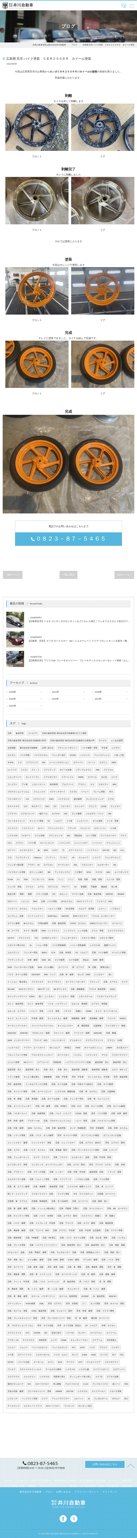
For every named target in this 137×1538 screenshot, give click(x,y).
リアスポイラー (50, 777)
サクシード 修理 (62, 1033)
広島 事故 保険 (117, 1245)
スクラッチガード (57, 791)
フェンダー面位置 (15, 865)
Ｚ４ (20, 762)
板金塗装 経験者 (80, 1069)
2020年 (12, 706)
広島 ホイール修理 (116, 1106)
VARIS (51, 799)
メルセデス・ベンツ (94, 813)
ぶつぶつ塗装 (13, 1062)
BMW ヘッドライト (51, 930)
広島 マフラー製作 (105, 1311)
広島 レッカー (56, 1172)
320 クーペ (12, 901)
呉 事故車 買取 (15, 1289)
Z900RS (80, 777)
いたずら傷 (84, 1369)
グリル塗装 (40, 835)
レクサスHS (95, 945)
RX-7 (114, 1354)
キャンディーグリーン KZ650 (21, 996)
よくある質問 (117, 740)
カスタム (12, 755)
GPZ (65, 813)
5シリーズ (12, 769)
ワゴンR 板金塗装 (97, 989)
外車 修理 (32, 960)
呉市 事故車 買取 (16, 1274)
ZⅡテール (92, 777)
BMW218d (98, 1033)
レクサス (116, 748)
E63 (114, 865)
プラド (123, 835)
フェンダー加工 (59, 755)
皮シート (116, 1384)
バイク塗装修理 (59, 945)
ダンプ (75, 1354)
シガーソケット (39, 784)
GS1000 (63, 1340)
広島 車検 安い (112, 1252)
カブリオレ (49, 865)
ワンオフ (12, 1369)
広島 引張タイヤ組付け (82, 1084)
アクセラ (103, 1347)
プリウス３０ (37, 982)
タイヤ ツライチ (41, 1157)
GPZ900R (84, 1296)
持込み (86, 960)
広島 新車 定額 (35, 1267)
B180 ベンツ (49, 974)
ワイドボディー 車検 (115, 1025)
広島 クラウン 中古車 (64, 1230)
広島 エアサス (110, 982)
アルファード (68, 784)
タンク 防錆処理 (78, 1128)
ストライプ (12, 828)
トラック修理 (13, 1077)
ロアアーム (97, 1340)
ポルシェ (63, 894)
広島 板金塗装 (95, 894)
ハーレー (85, 791)
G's (18, 879)
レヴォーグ (12, 1398)
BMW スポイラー (80, 916)
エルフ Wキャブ (119, 1069)
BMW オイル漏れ (46, 967)
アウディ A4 (33, 865)
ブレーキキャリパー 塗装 (39, 1391)
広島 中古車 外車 (102, 1157)
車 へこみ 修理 (55, 1289)
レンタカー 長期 (66, 996)
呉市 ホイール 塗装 (114, 1303)
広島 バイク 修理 (16, 1223)
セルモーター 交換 (80, 1157)
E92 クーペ (28, 1062)
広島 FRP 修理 (42, 1106)
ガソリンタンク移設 (90, 1135)
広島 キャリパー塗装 (17, 1091)
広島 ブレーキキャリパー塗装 (85, 1150)
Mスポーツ (36, 806)
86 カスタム (29, 923)
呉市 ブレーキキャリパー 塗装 (56, 1318)
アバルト (64, 857)
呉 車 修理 (81, 1318)
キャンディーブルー (79, 1340)
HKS (43, 762)
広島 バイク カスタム (34, 1150)
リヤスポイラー (111, 1362)
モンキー (82, 1333)
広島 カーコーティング (66, 1274)
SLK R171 (11, 938)
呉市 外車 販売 (15, 1120)
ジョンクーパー (14, 777)
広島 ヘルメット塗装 (39, 1179)
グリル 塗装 (97, 930)
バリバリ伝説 (23, 1362)
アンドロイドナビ (100, 1384)
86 (39, 850)
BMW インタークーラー (19, 1040)
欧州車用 (54, 784)
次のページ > (124, 575)
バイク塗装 (25, 755)
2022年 (55, 699)
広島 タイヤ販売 (105, 1084)
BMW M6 (46, 960)
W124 (89, 872)
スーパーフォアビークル (42, 1025)
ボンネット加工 (85, 1406)
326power (38, 857)
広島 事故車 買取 (94, 1267)
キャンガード (73, 1289)
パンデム (77, 1055)
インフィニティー (35, 916)
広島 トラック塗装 (16, 1135)
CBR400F (58, 1391)
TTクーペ (66, 886)
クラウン (20, 843)
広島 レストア (110, 1150)
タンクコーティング (95, 799)
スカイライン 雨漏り (91, 1216)
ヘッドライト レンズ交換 (75, 930)
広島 (10, 733)
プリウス (30, 886)
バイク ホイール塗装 (17, 974)
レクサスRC (12, 835)
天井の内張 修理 (15, 1391)
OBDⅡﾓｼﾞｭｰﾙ (43, 989)
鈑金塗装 (20, 733)
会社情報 (12, 748)
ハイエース (85, 755)
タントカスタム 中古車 (99, 1077)
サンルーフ (83, 857)
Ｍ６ (111, 791)
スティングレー (14, 1303)
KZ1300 (73, 755)
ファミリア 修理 (82, 1033)
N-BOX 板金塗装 (39, 1311)
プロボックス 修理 (41, 1033)
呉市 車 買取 (114, 1267)
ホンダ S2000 (84, 974)
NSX (68, 835)
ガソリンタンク (47, 843)
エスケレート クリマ (33, 1406)
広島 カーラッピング (41, 1091)
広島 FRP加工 (60, 1106)
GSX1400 (37, 1333)
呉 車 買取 (105, 1281)
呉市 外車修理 (97, 1128)
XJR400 (88, 1011)
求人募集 (57, 1384)
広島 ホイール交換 (50, 1099)
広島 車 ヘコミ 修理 (94, 1289)
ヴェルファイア (93, 1362)
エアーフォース (75, 850)
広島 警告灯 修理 (37, 1252)
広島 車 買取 (74, 1267)
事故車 (104, 886)
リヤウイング (39, 799)
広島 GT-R (76, 1106)
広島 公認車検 (108, 1091)
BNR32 (44, 952)
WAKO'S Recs (52, 916)
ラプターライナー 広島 (42, 1194)
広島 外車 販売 (119, 1113)
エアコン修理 (13, 923)
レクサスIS (70, 1369)
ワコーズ (111, 1018)
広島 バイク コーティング (46, 1281)
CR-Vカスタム (67, 901)
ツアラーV (12, 813)
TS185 (26, 879)
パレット (91, 762)
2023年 (12, 699)
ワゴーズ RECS (40, 1040)
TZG (36, 938)
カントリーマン (32, 777)
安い (110, 974)
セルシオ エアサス (16, 1011)
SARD (46, 850)
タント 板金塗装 (15, 1003)
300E (97, 769)
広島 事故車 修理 (16, 1230)
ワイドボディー (14, 799)
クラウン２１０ (14, 1333)
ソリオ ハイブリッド (57, 1003)
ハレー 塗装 (81, 1120)
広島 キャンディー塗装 (18, 1216)
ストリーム (111, 1333)
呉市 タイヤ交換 (45, 1325)
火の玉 (104, 777)
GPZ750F (69, 1391)
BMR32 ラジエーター (99, 923)
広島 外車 (120, 1164)
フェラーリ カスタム (17, 908)
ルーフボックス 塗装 (17, 1164)
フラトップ (94, 982)
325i (122, 850)
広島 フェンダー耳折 (73, 1099)
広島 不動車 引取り (69, 1208)
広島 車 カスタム (88, 1091)
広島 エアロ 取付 (76, 1164)
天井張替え (111, 1340)
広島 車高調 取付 (58, 1150)
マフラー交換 (77, 894)
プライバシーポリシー (67, 748)
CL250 (85, 1384)
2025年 (55, 692)
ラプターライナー (120, 1055)
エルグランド (13, 952)
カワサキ (56, 813)
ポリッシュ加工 (36, 872)
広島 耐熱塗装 (14, 1237)
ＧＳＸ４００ (13, 806)
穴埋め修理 (43, 923)
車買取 (84, 886)
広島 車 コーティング (40, 1274)
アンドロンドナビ (62, 872)
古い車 (114, 886)
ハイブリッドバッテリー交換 (78, 1062)
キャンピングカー (65, 1025)
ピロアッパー (119, 1369)
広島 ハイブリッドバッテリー (43, 1245)
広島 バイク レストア (60, 1113)
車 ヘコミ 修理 (35, 1289)
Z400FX (109, 1047)
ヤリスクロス (28, 1340)
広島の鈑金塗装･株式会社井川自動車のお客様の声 (72, 740)
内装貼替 (57, 1062)
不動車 (94, 886)
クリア (45, 1398)
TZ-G (10, 843)
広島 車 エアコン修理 (18, 1186)
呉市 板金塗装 (121, 1077)
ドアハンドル (67, 777)
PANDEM (121, 894)
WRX (114, 784)
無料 (30, 894)
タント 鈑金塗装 (35, 1003)
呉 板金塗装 (69, 1281)
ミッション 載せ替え (17, 982)
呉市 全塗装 (72, 1303)
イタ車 (113, 828)
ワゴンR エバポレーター (103, 916)
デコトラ (93, 806)
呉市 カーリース (15, 1267)
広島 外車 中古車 (76, 1172)
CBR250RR (36, 974)
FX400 (77, 1047)
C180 (109, 813)
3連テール (43, 813)
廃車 (22, 894)
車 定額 (92, 967)
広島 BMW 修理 (56, 1259)
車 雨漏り (110, 1216)
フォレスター (37, 908)
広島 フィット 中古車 (18, 1281)
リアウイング (32, 762)
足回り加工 (56, 1333)
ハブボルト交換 (82, 1179)
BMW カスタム (35, 1128)
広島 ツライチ (60, 1157)
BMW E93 (65, 916)
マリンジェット (113, 843)
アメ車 (25, 784)
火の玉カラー (122, 1047)
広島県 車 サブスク (17, 1201)
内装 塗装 (83, 879)
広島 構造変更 (106, 1223)
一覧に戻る (68, 575)
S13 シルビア (55, 1047)
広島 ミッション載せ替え (43, 1208)
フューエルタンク (40, 1347)
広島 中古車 (62, 1077)
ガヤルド (116, 1398)
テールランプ (13, 1406)
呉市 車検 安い (15, 1259)
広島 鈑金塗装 (59, 923)
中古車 (105, 748)
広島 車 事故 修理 (17, 1296)
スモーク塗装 (115, 1391)
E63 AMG (11, 989)
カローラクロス (42, 1384)
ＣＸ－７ (35, 769)
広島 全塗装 (65, 952)
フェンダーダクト (69, 938)
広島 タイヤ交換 (59, 1084)
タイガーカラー (27, 850)
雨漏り (79, 1011)
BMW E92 (109, 894)
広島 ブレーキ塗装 (16, 1245)
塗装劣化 (78, 835)
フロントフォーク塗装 (17, 1055)
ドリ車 (69, 821)
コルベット (79, 1398)
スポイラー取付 (88, 938)
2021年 (98, 699)
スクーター (65, 806)
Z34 (27, 799)
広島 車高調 (31, 1099)
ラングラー (12, 784)
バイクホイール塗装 (16, 872)
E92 (45, 1333)
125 (55, 806)
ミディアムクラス (84, 769)
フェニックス (39, 791)
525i (25, 806)
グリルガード (75, 1040)
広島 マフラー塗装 (114, 1230)
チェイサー (115, 806)
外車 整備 (111, 1033)
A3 (31, 945)
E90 (114, 850)
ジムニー (12, 1347)
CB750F (10, 1362)
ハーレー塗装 (42, 945)
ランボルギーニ (101, 1398)
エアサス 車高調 (99, 1003)
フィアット (51, 857)
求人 (126, 1398)
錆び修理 (78, 799)
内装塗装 (43, 1340)
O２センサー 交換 (16, 1252)
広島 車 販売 (88, 1274)
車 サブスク (78, 967)
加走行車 (12, 894)
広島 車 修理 (66, 974)
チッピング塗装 (119, 952)
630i (75, 865)
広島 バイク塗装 (49, 901)
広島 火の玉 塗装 (98, 1237)
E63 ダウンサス (60, 989)
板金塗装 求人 (14, 1069)
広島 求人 (49, 1069)
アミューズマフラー (61, 1398)
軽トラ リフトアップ (17, 1194)
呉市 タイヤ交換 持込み (69, 1325)
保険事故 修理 (78, 1018)
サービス (103, 740)
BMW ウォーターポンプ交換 (21, 967)
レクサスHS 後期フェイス (79, 1186)
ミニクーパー (82, 821)
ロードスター (63, 1055)
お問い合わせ (48, 748)
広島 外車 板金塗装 (56, 1128)
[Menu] (131, 5)
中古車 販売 (37, 1018)
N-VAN (10, 879)
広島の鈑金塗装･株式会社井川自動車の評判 (27, 740)
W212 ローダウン (26, 989)
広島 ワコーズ (66, 1223)
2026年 (12, 692)
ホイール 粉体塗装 (68, 1296)
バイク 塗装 (53, 1011)
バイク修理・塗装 (89, 748)
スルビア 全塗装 (86, 908)
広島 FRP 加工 (49, 1237)
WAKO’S (123, 1018)
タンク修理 (77, 813)
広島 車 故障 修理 (17, 1208)
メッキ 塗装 (112, 821)
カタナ (55, 850)
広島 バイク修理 (100, 952)
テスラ (125, 982)
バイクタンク (64, 799)
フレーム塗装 (99, 791)
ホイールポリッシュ (93, 1047)
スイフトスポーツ (101, 1369)
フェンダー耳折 (30, 952)
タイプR (98, 1376)
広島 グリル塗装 (101, 1179)
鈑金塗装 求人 (102, 1062)
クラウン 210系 (115, 1040)
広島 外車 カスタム (118, 1128)
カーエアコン (96, 1333)
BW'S (47, 806)
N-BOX (84, 1354)
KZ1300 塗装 (81, 1113)
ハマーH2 (70, 1333)
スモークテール (85, 996)
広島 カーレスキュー (93, 1208)
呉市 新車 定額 (55, 1267)
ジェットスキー (81, 843)
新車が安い (105, 967)
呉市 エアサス (55, 1303)
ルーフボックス (121, 872)
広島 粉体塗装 (38, 1113)
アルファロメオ (72, 1384)
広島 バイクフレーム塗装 (103, 1120)
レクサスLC (82, 1391)
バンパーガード (58, 1040)
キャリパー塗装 (36, 821)
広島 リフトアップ (62, 1179)
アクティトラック (15, 960)
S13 (49, 821)
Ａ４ (92, 784)
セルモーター (103, 865)
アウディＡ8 (13, 1340)
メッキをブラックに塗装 (36, 1084)
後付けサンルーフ (15, 1384)
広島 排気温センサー (90, 1252)
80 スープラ (13, 930)
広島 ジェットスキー (65, 1142)
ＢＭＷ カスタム (78, 923)
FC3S (121, 1354)
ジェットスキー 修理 (17, 1142)
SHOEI (93, 1354)
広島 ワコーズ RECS (39, 1230)
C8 (89, 1398)
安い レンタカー (46, 996)
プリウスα (108, 769)
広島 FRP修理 (32, 1237)
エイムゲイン (29, 1376)
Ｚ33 (9, 857)
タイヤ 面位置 (30, 930)
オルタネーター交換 (16, 1179)
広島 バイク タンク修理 (41, 1135)
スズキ (111, 799)
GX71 (80, 1362)
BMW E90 (24, 1033)
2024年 (98, 692)
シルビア (58, 821)
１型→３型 (119, 755)
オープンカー (64, 865)
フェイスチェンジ (102, 755)
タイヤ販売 (60, 960)
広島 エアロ (13, 1150)
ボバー (41, 828)
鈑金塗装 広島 (96, 1172)
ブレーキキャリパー (16, 821)
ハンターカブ (13, 1047)
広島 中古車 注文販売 (90, 1230)
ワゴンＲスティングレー (42, 1055)
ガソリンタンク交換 (112, 1135)
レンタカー (99, 974)
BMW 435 (112, 1296)
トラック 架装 (114, 1172)
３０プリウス (13, 1376)
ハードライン (92, 850)
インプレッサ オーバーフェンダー (47, 1164)
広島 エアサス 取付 (67, 1216)
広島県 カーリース (106, 1194)
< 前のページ (13, 575)
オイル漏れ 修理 (35, 1259)
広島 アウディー (15, 1172)
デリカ (105, 1055)
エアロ (41, 886)
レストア (97, 857)
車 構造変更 (83, 1025)
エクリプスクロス (115, 930)
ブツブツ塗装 (63, 1194)
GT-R (53, 952)
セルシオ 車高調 (79, 1003)
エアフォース (43, 1062)
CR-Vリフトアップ (84, 901)
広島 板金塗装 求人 (71, 1245)
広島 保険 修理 (107, 1274)
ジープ (114, 777)
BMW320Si (12, 1033)
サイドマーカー (98, 1391)
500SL (41, 1303)
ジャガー (115, 1347)
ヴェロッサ (69, 1406)
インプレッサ (38, 879)
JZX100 (103, 806)
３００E (98, 872)
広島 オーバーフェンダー (19, 1106)
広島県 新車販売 (39, 1201)
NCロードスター (53, 1406)
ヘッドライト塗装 (29, 1398)
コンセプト (33, 733)
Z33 (53, 894)
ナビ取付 (78, 872)
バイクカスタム (41, 755)
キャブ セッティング (17, 1018)
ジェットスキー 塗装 (41, 1142)
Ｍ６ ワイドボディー (83, 1194)
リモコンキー (87, 865)
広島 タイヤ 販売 (86, 1223)
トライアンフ (28, 828)
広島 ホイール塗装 (94, 1106)
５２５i (24, 769)
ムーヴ (54, 1340)
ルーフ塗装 (91, 835)
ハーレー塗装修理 (78, 945)
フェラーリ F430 (104, 901)
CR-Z (27, 1333)
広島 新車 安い (100, 1201)
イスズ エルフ (61, 1354)
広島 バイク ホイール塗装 (72, 1237)
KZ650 (112, 989)
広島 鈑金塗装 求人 (95, 1245)
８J (75, 886)
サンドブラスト (54, 982)
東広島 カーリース (100, 1318)
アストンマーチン (56, 828)
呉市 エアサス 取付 (115, 1142)
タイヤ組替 (74, 960)
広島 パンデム (118, 1237)
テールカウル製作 (53, 1369)
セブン (51, 1362)
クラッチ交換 (42, 894)
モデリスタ (53, 886)
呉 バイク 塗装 (87, 1281)
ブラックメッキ (56, 835)
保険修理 (48, 1077)
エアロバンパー (28, 813)
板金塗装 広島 (56, 1186)
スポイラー (103, 784)
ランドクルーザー (108, 835)
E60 (49, 872)
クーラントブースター (17, 1025)
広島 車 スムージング (98, 1099)
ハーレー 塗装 (36, 1011)
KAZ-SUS (106, 850)
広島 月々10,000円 (60, 1201)
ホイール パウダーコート (43, 1296)
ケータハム (39, 1362)
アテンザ (72, 828)
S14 (73, 857)
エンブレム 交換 (15, 916)
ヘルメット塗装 (54, 908)
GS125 (82, 1347)
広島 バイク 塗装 (110, 1259)
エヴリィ (103, 762)
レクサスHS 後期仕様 (65, 1091)
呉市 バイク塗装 (99, 1113)
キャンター (80, 806)
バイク (92, 1347)
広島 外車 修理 (15, 1128)
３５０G (73, 791)
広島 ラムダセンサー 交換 (63, 1252)
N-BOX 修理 (73, 1259)
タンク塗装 (95, 1303)
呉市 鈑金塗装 (14, 1084)
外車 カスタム (108, 1325)
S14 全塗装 (70, 908)
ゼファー (12, 850)
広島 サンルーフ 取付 (61, 1311)
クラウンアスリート (94, 1040)
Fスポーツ (26, 835)
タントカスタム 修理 (57, 1018)
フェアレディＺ (22, 857)
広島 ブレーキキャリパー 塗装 (22, 1318)
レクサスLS (44, 1376)
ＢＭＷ (11, 762)
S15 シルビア (81, 952)
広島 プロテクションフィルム (57, 1120)
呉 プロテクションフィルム (20, 1325)
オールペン (117, 923)
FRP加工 (67, 1047)
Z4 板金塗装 (99, 1296)
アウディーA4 (33, 1120)
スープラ (104, 1354)
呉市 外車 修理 (84, 1311)
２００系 (32, 843)
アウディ (82, 784)
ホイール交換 (66, 769)
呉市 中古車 (78, 1077)
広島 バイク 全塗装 (43, 1216)
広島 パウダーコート (17, 1113)
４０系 (11, 1354)
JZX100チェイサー (49, 938)
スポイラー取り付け (16, 945)
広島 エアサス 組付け (90, 1142)
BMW (114, 762)
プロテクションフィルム (18, 791)
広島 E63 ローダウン (117, 1208)
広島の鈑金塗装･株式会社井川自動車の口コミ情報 (64, 733)
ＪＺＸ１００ (64, 843)
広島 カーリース (80, 1201)
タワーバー (78, 762)
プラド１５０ (24, 938)
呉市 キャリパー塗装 (67, 1135)
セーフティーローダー (75, 982)
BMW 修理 (98, 960)
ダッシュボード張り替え (80, 1376)
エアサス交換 (112, 1376)
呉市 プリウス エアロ (100, 1164)
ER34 (35, 901)
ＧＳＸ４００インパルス (30, 1369)
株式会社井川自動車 (28, 748)
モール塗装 (97, 821)
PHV (29, 1384)
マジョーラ (85, 828)
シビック (25, 901)
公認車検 (97, 1025)
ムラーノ (102, 908)
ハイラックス (91, 1055)
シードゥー (97, 843)
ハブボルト (115, 908)
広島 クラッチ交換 (36, 1172)
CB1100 (51, 879)
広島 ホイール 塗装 (17, 1311)
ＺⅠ (84, 1303)
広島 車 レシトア (104, 1186)
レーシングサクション (59, 762)
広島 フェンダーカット (18, 1157)
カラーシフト (100, 828)
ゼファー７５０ (25, 1354)
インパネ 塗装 (113, 879)
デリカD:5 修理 (90, 1259)
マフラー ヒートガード (34, 1047)
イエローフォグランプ (106, 996)
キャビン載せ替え (31, 1077)
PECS (126, 1384)
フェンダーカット (113, 857)
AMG (108, 872)
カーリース (63, 967)
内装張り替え (59, 1376)
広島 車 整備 (14, 1099)
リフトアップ (49, 769)
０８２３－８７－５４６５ (71, 539)
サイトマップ (110, 1492)
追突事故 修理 (96, 1018)
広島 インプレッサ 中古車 (42, 1223)
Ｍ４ (74, 1347)
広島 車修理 (39, 1186)
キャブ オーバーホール (106, 1011)
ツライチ (68, 1011)
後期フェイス (110, 945)
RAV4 (60, 1362)
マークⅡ (70, 1362)
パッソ (61, 879)
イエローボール (43, 1354)
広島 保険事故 (78, 989)
